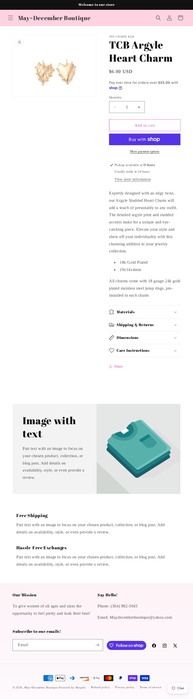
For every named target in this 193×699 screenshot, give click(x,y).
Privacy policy (124, 687)
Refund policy (100, 687)
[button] (10, 17)
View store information (133, 179)
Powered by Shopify (72, 687)
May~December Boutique (41, 687)
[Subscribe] (97, 645)
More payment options (145, 151)
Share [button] (118, 366)
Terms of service (151, 687)
